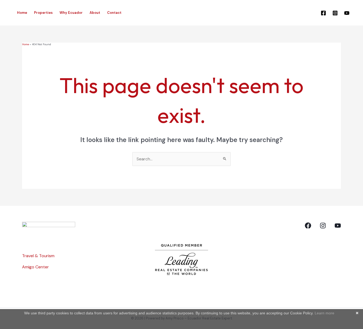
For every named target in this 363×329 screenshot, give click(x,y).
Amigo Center (35, 267)
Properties (43, 12)
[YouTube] (346, 13)
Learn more (324, 313)
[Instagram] (335, 13)
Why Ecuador (71, 12)
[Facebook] (323, 13)
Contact (114, 12)
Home (22, 12)
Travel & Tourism (38, 256)
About (95, 12)
